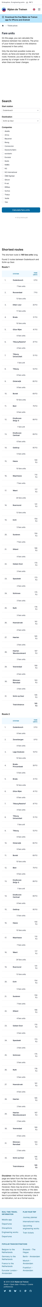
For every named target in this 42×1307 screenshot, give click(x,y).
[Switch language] (34, 9)
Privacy (23, 1284)
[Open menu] (39, 9)
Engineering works (10, 1232)
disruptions (6, 2)
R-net (6, 183)
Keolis (6, 161)
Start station (7, 106)
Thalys (7, 195)
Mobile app (7, 1219)
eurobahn (8, 154)
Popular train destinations (14, 1244)
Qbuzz (7, 180)
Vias (6, 202)
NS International (10, 172)
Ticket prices (12, 26)
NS (5, 168)
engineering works (17, 2)
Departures (7, 1224)
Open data (14, 1284)
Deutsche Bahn (10, 150)
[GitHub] (30, 1291)
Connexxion (9, 146)
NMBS (6, 165)
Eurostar (7, 157)
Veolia (6, 198)
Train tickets (28, 1232)
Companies (7, 127)
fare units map (30, 1178)
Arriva (6, 135)
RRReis (7, 187)
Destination (7, 117)
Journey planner (30, 1217)
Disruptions (7, 1228)
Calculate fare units (21, 210)
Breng (6, 142)
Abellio (7, 131)
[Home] (3, 26)
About (6, 1284)
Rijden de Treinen (22, 1282)
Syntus (7, 191)
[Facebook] (10, 1291)
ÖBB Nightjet (9, 176)
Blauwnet (8, 139)
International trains (31, 1221)
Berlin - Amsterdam (31, 1256)
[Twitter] (5, 1291)
